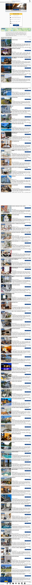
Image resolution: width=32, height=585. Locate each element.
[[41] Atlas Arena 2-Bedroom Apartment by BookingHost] (6, 411)
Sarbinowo (2, 320)
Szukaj (16, 25)
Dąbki (2, 40)
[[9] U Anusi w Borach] (6, 118)
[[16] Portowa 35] (6, 180)
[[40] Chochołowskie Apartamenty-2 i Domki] (6, 402)
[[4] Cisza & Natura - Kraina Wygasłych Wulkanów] (6, 69)
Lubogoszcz (2, 364)
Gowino (2, 185)
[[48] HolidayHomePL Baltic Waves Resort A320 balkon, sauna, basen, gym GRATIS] (6, 472)
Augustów (2, 250)
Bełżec (2, 504)
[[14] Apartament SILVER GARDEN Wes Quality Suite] (6, 162)
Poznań (2, 159)
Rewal (2, 124)
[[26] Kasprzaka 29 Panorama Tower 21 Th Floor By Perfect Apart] (6, 279)
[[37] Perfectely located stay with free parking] (6, 376)
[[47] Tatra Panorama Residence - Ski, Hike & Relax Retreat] (6, 463)
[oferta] (3, 55)
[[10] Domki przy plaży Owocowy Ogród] (6, 127)
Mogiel (2, 115)
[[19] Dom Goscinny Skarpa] (6, 218)
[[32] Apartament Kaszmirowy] (6, 332)
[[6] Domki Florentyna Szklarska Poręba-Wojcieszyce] (6, 92)
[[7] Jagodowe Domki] (6, 101)
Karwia (2, 285)
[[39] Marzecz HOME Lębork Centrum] (6, 393)
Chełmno (2, 49)
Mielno (2, 150)
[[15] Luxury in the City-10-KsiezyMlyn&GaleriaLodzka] (6, 171)
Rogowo (2, 241)
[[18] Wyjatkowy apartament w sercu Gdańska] (6, 209)
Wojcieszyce (2, 89)
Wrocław (2, 495)
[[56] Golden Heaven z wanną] (6, 542)
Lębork (2, 390)
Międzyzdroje (2, 469)
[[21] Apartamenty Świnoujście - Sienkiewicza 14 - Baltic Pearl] (6, 236)
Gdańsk (2, 206)
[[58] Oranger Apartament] (6, 560)
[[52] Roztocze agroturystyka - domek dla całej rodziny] (6, 507)
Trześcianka (2, 478)
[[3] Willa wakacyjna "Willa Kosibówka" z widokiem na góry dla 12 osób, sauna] (6, 61)
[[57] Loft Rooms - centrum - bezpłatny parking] (6, 551)
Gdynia (2, 294)
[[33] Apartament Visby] (6, 341)
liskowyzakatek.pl (16, 1)
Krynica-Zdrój (2, 215)
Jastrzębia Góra (3, 224)
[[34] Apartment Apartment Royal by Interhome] (6, 350)
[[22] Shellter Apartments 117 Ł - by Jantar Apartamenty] (6, 244)
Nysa (1, 329)
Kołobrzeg (2, 75)
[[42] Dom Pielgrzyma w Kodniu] (6, 420)
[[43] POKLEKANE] (6, 428)
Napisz (31, 584)
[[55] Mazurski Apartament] (6, 533)
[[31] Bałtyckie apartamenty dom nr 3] (6, 323)
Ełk (1, 548)
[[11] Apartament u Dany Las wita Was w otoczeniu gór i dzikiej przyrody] (6, 136)
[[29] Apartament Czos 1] (6, 306)
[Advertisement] (16, 199)
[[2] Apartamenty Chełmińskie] (6, 52)
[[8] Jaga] (6, 110)
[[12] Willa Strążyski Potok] (6, 145)
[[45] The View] (6, 446)
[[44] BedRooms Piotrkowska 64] (6, 437)
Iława (2, 443)
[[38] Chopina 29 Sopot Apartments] (6, 385)
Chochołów (2, 399)
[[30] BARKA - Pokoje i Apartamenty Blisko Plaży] (6, 315)
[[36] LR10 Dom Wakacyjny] (6, 367)
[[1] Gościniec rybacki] (6, 43)
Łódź (1, 168)
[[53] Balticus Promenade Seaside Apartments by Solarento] (6, 516)
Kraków (2, 259)
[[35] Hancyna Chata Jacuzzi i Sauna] (6, 358)
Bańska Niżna (2, 355)
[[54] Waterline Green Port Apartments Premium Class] (6, 525)
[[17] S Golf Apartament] (6, 188)
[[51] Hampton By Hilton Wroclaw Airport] (6, 498)
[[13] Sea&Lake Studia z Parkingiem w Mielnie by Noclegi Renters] (6, 153)
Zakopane (2, 460)
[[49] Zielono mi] (6, 481)
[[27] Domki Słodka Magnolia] (6, 288)
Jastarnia (2, 574)
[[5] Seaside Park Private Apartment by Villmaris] (6, 78)
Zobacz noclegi (27, 41)
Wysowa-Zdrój (3, 425)
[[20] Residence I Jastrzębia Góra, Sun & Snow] (6, 227)
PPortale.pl (3, 584)
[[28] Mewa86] (6, 297)
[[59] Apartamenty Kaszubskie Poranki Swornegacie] (6, 569)
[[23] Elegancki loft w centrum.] (6, 253)
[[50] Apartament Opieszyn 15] (6, 490)
